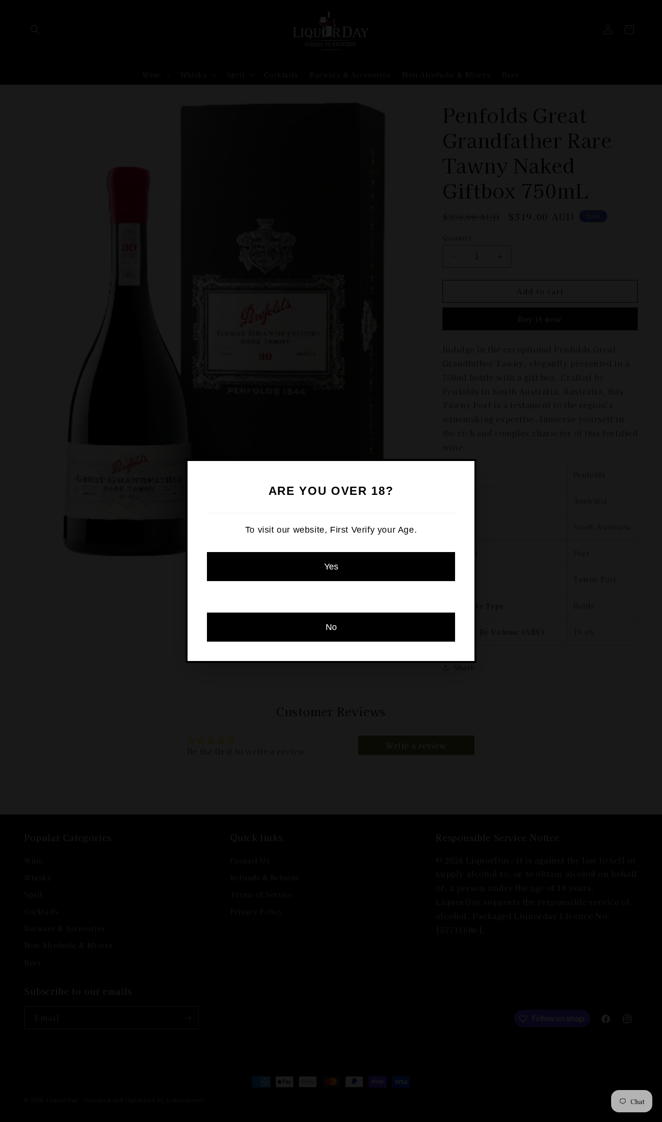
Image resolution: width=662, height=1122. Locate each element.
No (331, 627)
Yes (331, 566)
